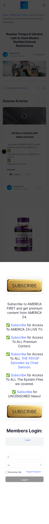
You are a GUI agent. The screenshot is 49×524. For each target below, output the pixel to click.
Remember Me (14, 472)
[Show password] (41, 465)
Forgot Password (33, 472)
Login (27, 440)
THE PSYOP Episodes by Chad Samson (25, 362)
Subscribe (18, 325)
